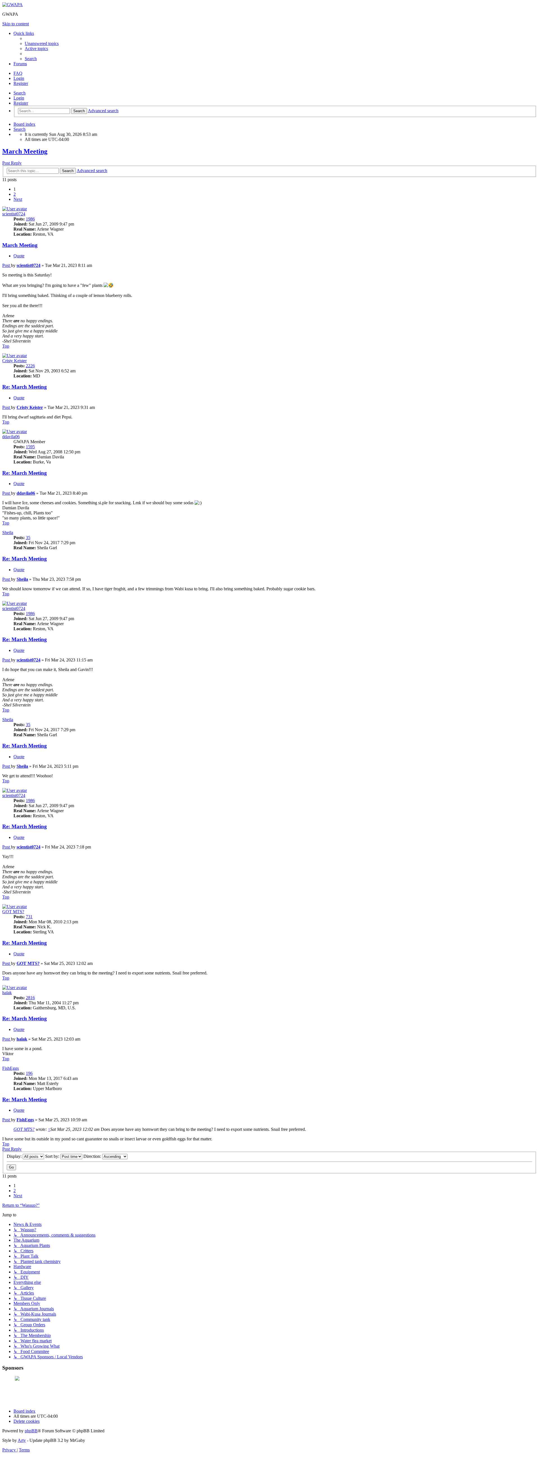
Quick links (23, 33)
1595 (30, 446)
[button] (17, 199)
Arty (22, 1440)
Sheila (7, 532)
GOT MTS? (13, 911)
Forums (20, 63)
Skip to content (15, 23)
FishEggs (10, 1068)
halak (7, 992)
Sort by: (52, 1156)
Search (19, 93)
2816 (30, 997)
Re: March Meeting (24, 387)
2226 (30, 365)
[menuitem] (42, 43)
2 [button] (14, 194)
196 (29, 1073)
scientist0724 (13, 213)
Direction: (92, 1156)
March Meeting (24, 151)
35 (28, 537)
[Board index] (12, 4)
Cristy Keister (14, 360)
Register (20, 103)
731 (29, 916)
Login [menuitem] (18, 78)
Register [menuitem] (20, 83)
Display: (15, 1156)
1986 (30, 219)
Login (18, 98)
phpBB (31, 1430)
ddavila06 (11, 436)
